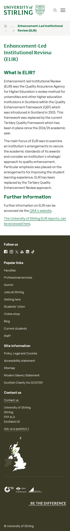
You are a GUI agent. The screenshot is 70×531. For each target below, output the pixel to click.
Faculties (10, 270)
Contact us (11, 400)
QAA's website (40, 211)
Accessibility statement (19, 360)
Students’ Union (14, 306)
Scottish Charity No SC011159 (23, 382)
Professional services (18, 277)
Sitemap (9, 368)
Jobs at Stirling (14, 292)
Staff (7, 336)
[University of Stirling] (24, 10)
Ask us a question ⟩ (16, 428)
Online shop (12, 314)
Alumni (8, 285)
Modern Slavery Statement (22, 375)
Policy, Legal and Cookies (20, 353)
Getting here (12, 299)
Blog (7, 321)
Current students (15, 328)
